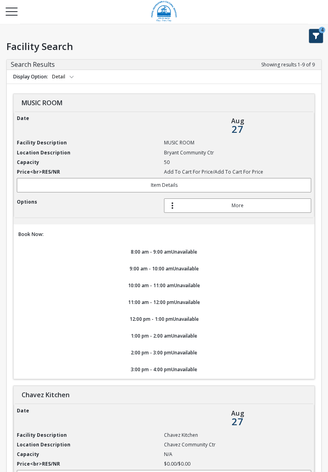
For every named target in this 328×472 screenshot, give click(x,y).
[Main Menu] (11, 11)
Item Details (164, 185)
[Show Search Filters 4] (316, 36)
